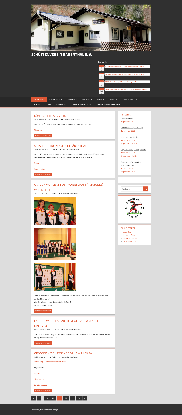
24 (79, 398)
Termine (71, 99)
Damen (37, 373)
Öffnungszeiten (130, 99)
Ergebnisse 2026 (128, 171)
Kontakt (37, 104)
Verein (112, 99)
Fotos (36, 163)
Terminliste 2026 (128, 131)
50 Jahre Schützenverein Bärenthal (60, 145)
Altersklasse (39, 379)
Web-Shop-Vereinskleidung (108, 104)
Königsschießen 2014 (50, 115)
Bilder (99, 99)
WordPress (44, 410)
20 (53, 398)
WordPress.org (129, 241)
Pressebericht (39, 169)
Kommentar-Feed (130, 238)
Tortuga (55, 410)
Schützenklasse (40, 385)
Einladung (38, 130)
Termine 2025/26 (128, 140)
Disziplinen (87, 99)
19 (47, 398)
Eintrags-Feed (129, 235)
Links (49, 104)
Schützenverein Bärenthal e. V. (61, 54)
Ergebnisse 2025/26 (129, 143)
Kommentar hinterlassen (72, 120)
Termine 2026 (127, 168)
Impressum (61, 104)
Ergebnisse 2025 (128, 121)
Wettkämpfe (54, 99)
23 (72, 398)
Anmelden (127, 232)
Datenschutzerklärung (81, 104)
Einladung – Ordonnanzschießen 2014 (50, 361)
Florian (56, 120)
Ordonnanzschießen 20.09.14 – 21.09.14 (63, 353)
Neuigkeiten (39, 99)
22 (66, 398)
